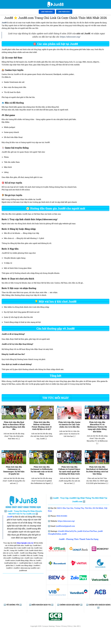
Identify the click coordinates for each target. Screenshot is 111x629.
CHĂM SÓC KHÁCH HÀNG (100, 605)
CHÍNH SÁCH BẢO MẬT (70, 605)
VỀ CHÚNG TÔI (12, 605)
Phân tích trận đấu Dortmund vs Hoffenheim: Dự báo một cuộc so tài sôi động (42, 470)
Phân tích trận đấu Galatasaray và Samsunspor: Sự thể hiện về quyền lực (13, 470)
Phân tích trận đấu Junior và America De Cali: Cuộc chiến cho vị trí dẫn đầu (69, 424)
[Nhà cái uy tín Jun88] (55, 4)
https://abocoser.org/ (70, 36)
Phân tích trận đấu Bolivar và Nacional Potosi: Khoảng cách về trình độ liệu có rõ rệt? (42, 425)
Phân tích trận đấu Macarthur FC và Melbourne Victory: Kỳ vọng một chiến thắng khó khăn (97, 427)
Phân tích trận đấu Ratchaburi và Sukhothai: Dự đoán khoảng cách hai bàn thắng (97, 470)
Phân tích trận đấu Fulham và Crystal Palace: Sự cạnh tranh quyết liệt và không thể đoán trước (69, 470)
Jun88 (9, 516)
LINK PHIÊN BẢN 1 (47, 12)
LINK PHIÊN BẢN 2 (64, 12)
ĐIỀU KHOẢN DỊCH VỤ (41, 605)
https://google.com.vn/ (25, 543)
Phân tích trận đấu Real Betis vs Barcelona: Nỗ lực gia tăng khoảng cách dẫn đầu (14, 425)
